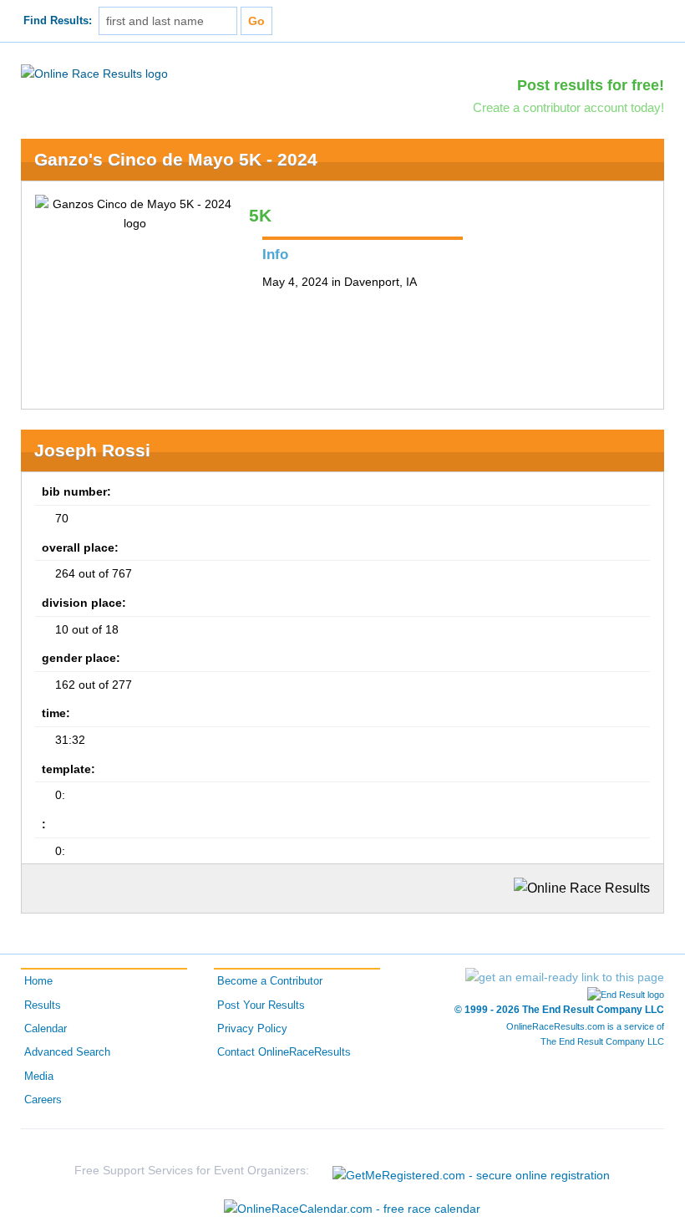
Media (38, 1076)
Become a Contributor (269, 981)
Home (38, 981)
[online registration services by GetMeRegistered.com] (471, 1170)
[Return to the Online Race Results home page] (94, 72)
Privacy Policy (252, 1029)
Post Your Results (261, 1005)
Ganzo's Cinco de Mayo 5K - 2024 (175, 159)
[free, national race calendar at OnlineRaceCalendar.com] (352, 1209)
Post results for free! (590, 85)
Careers (43, 1100)
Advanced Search (67, 1052)
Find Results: (57, 21)
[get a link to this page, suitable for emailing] (564, 977)
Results (42, 1005)
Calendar (45, 1029)
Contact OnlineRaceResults (284, 1052)
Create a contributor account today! (568, 107)
